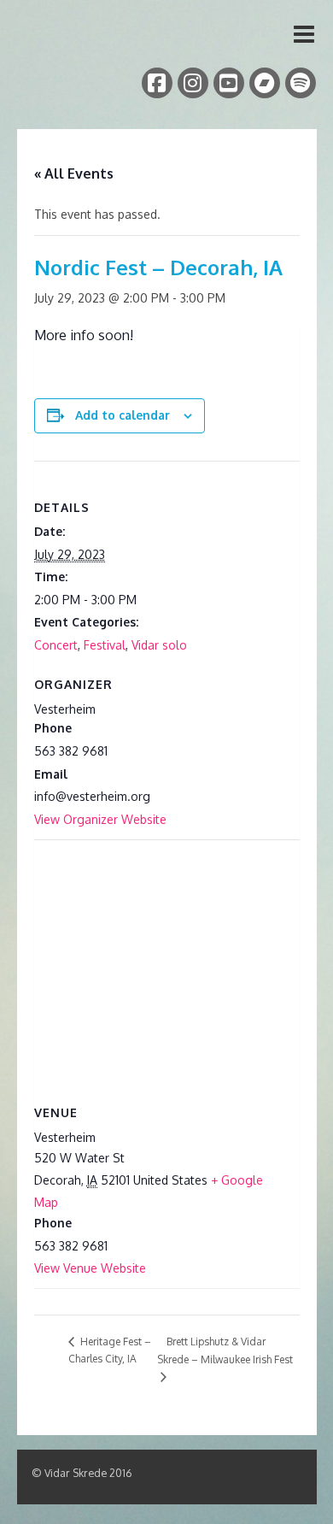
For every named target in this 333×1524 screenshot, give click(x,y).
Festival (105, 645)
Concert (56, 645)
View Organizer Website (100, 819)
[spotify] (300, 83)
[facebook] (157, 83)
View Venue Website (90, 1268)
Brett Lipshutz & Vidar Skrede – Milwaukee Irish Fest (225, 1350)
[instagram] (193, 83)
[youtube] (228, 83)
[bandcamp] (264, 83)
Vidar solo (159, 645)
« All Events (74, 173)
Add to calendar (122, 415)
